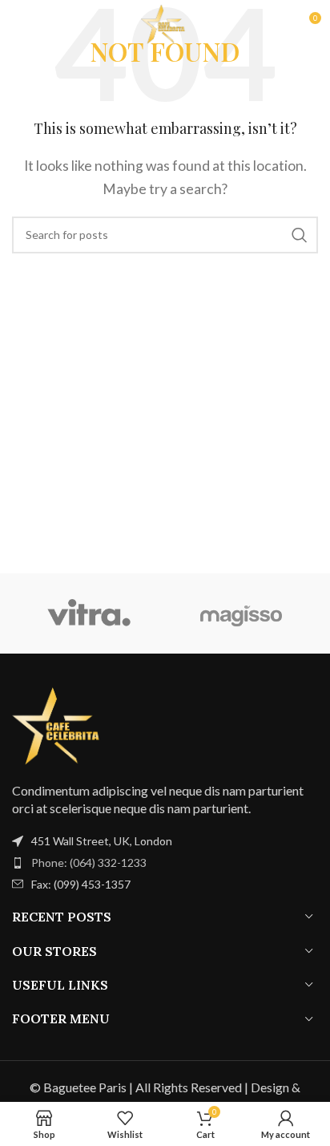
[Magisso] (241, 613)
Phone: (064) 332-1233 (89, 862)
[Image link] (60, 723)
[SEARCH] (299, 235)
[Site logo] (165, 22)
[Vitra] (88, 613)
